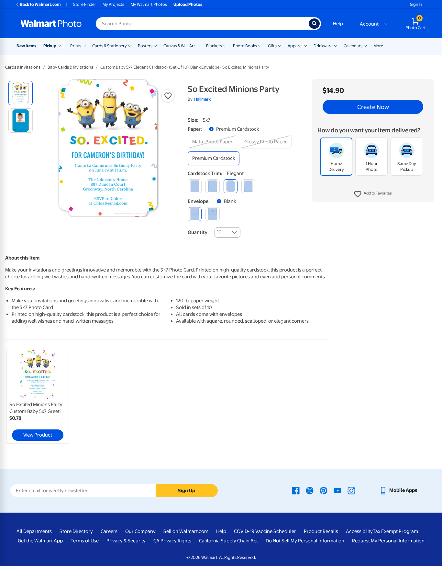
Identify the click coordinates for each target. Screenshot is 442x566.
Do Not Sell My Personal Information (305, 541)
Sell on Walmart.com (185, 531)
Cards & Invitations (22, 67)
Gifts (272, 45)
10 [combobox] (219, 232)
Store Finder (84, 4)
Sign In (416, 4)
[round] (212, 186)
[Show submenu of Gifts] (280, 45)
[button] (373, 194)
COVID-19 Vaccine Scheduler (265, 531)
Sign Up (186, 491)
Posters (145, 45)
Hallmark (202, 99)
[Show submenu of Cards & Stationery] (130, 45)
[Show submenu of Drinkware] (335, 45)
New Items (26, 45)
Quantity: (198, 232)
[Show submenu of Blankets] (225, 45)
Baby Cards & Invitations (70, 67)
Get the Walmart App (40, 541)
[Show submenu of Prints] (84, 45)
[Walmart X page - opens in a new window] (310, 490)
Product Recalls (321, 531)
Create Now (373, 106)
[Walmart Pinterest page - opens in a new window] (323, 490)
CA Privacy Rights (172, 541)
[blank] (195, 214)
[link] (38, 396)
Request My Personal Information (388, 541)
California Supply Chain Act (228, 541)
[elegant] (231, 186)
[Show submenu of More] (386, 45)
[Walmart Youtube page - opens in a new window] (337, 490)
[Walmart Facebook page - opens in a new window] (296, 490)
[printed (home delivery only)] (212, 214)
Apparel (295, 45)
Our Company (140, 531)
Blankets (214, 45)
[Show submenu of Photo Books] (260, 45)
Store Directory (76, 531)
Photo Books (245, 45)
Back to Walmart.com (40, 4)
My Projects (113, 4)
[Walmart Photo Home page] (51, 23)
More (378, 45)
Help (338, 24)
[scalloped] (248, 186)
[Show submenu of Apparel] (305, 45)
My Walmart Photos (149, 4)
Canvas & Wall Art (179, 45)
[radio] (20, 93)
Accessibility (359, 531)
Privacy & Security (126, 541)
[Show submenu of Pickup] (60, 45)
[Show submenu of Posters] (155, 45)
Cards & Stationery (109, 45)
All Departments (34, 531)
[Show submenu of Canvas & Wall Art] (198, 45)
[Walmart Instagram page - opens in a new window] (351, 490)
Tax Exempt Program (395, 531)
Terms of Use (85, 541)
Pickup (49, 45)
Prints (75, 45)
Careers (109, 531)
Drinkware (323, 45)
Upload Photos (187, 4)
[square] (195, 186)
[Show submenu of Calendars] (365, 45)
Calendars (353, 45)
